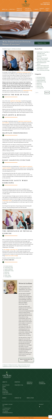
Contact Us (42, 9)
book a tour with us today (11, 255)
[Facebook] (39, 406)
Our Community (5, 385)
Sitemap (4, 389)
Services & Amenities (19, 9)
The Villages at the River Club (11, 249)
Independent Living (8, 270)
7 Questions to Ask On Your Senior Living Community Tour (16, 366)
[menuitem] (5, 9)
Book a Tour (47, 9)
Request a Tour (42, 43)
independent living (27, 90)
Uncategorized (7, 276)
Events (36, 9)
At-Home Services (8, 266)
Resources (6, 272)
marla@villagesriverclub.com (7, 412)
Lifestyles (12, 9)
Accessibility (5, 391)
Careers (4, 386)
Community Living (8, 267)
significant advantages (15, 101)
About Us (4, 9)
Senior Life (18, 258)
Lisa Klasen (18, 49)
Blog (3, 388)
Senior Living (7, 275)
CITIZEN (24, 417)
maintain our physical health (23, 72)
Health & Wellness (11, 258)
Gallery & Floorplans (28, 9)
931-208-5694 (45, 4)
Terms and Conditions (7, 394)
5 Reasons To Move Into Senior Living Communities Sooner (16, 365)
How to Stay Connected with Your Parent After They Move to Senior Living (43, 59)
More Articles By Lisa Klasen (26, 360)
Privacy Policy (5, 392)
